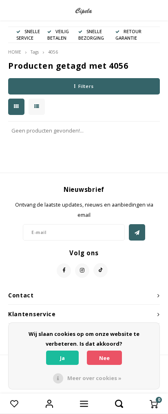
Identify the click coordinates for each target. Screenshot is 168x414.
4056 (53, 52)
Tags (35, 52)
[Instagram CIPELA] (82, 270)
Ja (62, 358)
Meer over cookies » (94, 378)
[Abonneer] (137, 232)
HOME (14, 52)
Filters (86, 86)
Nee (104, 358)
